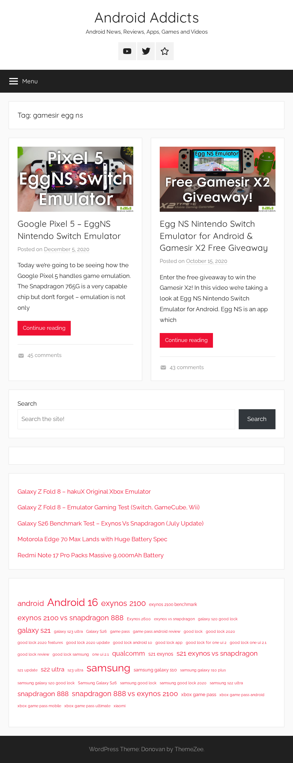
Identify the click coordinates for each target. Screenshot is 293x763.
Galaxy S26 (96, 631)
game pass (120, 631)
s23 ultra (75, 670)
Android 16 (72, 602)
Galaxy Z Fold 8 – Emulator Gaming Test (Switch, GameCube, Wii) (109, 507)
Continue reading (44, 328)
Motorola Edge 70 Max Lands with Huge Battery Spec (92, 539)
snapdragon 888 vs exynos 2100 (125, 693)
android (31, 603)
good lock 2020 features (40, 642)
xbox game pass (198, 694)
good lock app (169, 642)
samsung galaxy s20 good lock (46, 683)
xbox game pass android (241, 694)
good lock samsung (71, 654)
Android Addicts (146, 17)
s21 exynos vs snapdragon (217, 653)
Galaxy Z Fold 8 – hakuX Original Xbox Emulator (84, 491)
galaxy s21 (34, 630)
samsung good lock (138, 683)
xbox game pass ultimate (87, 706)
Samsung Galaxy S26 (97, 683)
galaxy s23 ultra (68, 631)
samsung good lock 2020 (183, 683)
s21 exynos (160, 654)
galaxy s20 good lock (218, 618)
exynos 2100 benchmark (173, 604)
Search (27, 403)
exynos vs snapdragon (174, 618)
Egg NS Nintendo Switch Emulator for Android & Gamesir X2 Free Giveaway (214, 235)
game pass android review (156, 631)
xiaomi (119, 706)
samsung (108, 668)
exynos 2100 (123, 603)
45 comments (44, 355)
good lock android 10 (132, 642)
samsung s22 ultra (226, 683)
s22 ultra (52, 669)
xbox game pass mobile (39, 705)
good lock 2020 (220, 631)
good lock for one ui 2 (206, 642)
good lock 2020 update (88, 642)
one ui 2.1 (100, 654)
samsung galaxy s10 (155, 669)
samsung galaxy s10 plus (203, 670)
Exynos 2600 (139, 618)
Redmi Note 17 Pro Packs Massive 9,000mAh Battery (91, 555)
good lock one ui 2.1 (248, 642)
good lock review (33, 654)
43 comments (187, 367)
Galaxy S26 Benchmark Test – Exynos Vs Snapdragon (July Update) (111, 523)
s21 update (28, 670)
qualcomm (128, 653)
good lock (193, 631)
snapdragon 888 (43, 694)
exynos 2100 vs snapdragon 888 (71, 617)
